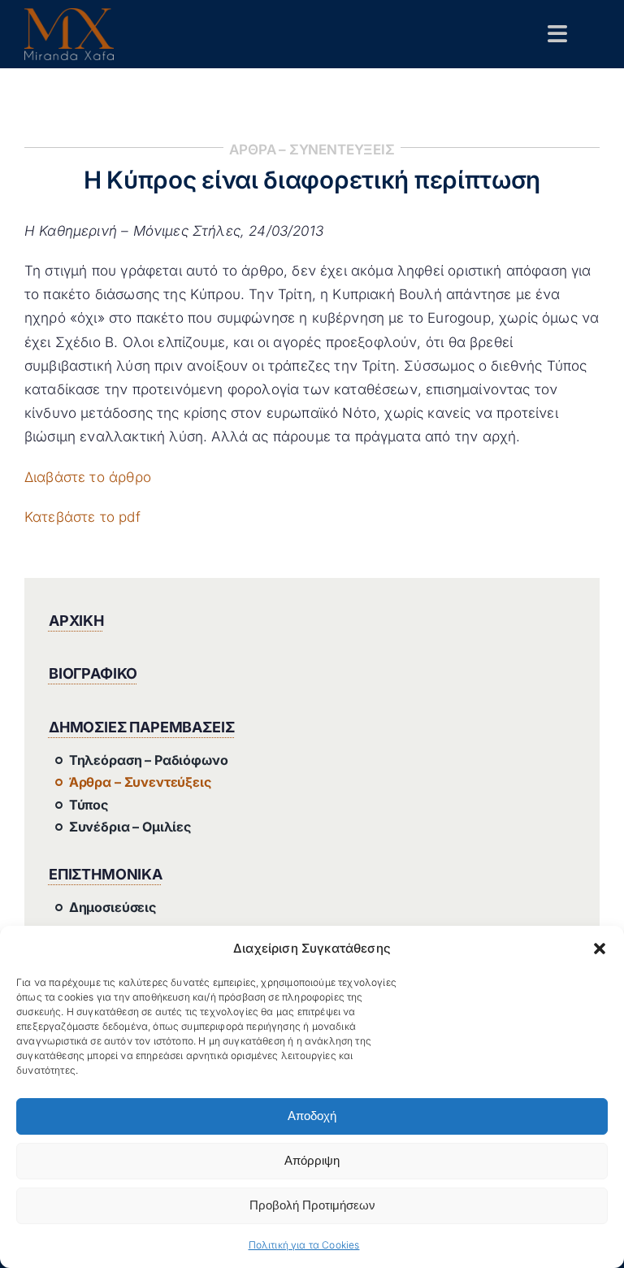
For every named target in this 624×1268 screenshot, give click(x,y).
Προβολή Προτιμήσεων (312, 1205)
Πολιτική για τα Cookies (304, 1245)
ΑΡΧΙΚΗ (76, 620)
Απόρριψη (312, 1160)
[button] (600, 948)
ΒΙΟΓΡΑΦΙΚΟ (93, 673)
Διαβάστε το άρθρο (87, 477)
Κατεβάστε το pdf (82, 517)
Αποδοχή (312, 1116)
